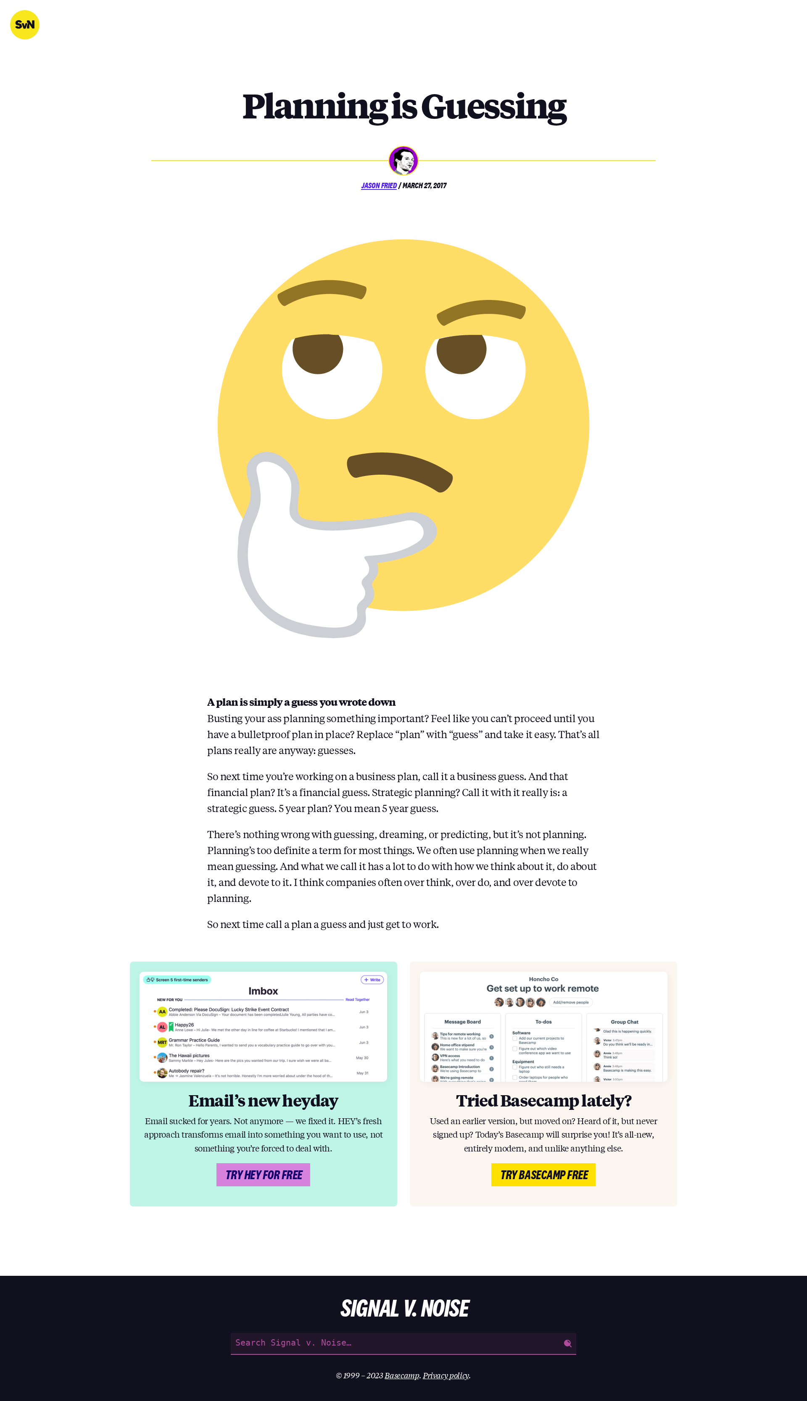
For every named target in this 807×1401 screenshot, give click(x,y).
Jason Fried (379, 185)
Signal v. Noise (25, 24)
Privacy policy (446, 1374)
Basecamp (402, 1374)
